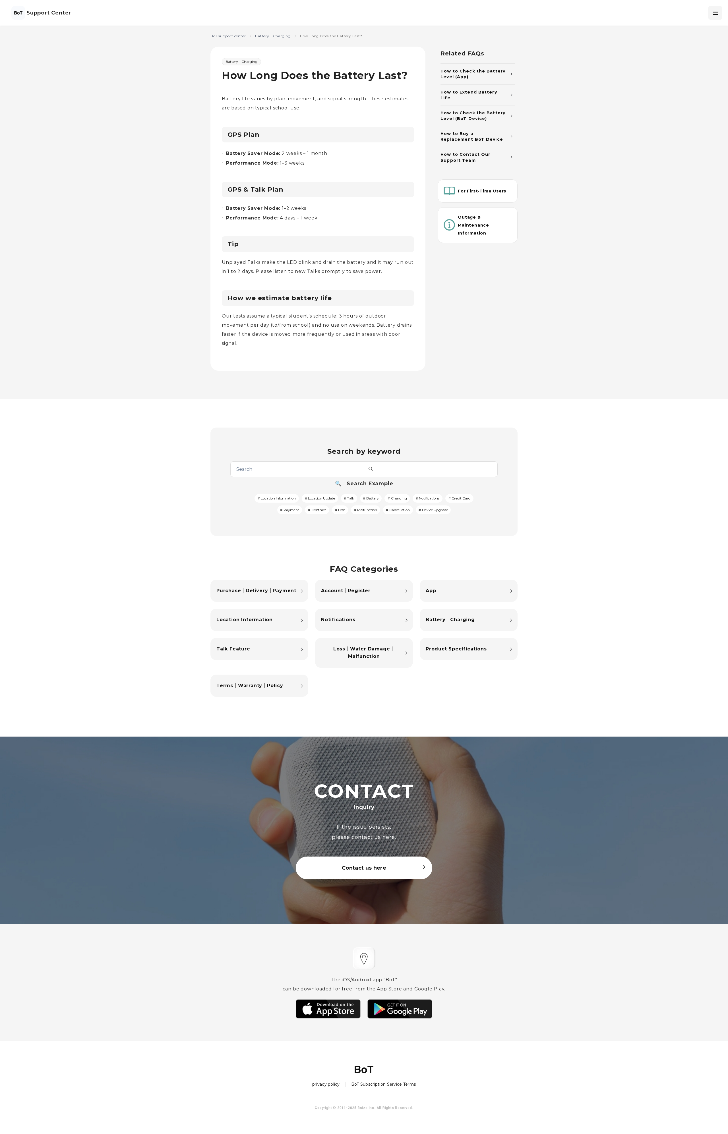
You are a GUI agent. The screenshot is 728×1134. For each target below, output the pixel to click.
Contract (318, 510)
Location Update (321, 498)
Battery (372, 498)
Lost (341, 510)
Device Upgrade (435, 510)
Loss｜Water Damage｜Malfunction (364, 652)
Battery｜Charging (273, 36)
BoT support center (228, 36)
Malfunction (367, 510)
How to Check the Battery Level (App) (472, 74)
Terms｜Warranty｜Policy (249, 685)
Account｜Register (346, 590)
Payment (291, 510)
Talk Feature (233, 649)
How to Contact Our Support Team (465, 157)
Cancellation (399, 510)
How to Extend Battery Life (468, 94)
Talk (350, 498)
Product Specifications (456, 649)
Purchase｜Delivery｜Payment (256, 590)
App (431, 590)
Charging (399, 498)
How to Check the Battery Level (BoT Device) (472, 115)
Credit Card (461, 498)
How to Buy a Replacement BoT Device (471, 136)
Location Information (278, 498)
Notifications (429, 498)
